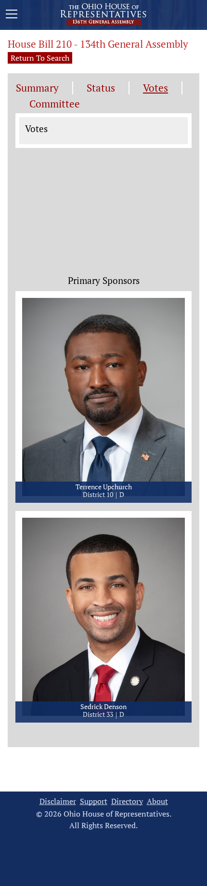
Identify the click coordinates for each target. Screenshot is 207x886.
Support (93, 801)
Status (101, 87)
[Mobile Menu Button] (11, 15)
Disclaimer (57, 801)
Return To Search (40, 58)
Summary (37, 87)
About (157, 801)
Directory (127, 801)
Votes (155, 87)
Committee (54, 103)
